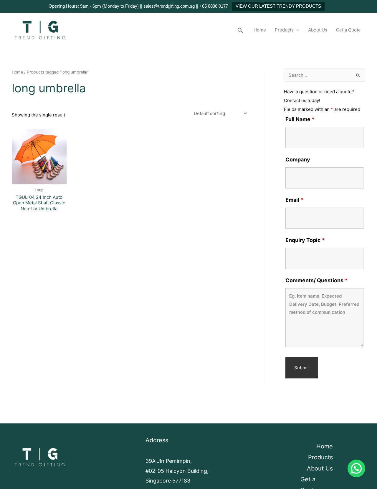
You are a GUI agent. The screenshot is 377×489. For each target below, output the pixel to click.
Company (297, 159)
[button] (240, 30)
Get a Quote (348, 30)
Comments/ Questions (316, 280)
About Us (317, 30)
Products (284, 30)
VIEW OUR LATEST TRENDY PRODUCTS (278, 6)
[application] (296, 30)
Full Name (300, 119)
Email (294, 200)
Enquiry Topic (305, 240)
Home (260, 30)
